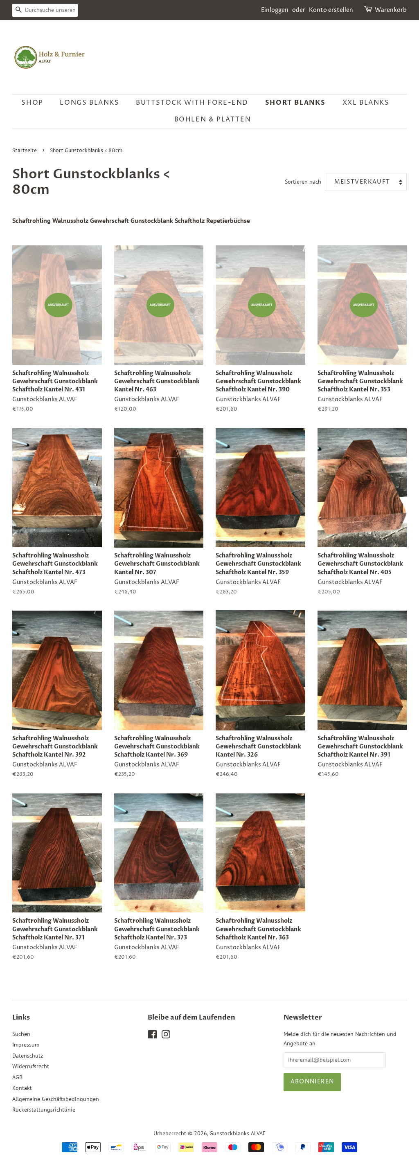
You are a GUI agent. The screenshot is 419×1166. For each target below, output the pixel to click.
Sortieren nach (303, 181)
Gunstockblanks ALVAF (238, 1133)
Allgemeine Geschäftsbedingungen (55, 1099)
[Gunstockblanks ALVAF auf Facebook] (152, 1036)
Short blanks (295, 102)
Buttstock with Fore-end (192, 102)
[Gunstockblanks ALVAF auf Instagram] (165, 1036)
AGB (17, 1077)
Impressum (25, 1044)
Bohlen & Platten (212, 119)
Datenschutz (27, 1055)
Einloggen (274, 10)
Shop (32, 102)
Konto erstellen (331, 10)
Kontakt (22, 1088)
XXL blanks (366, 102)
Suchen (21, 1034)
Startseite (24, 150)
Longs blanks (89, 102)
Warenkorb (391, 10)
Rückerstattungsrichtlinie (43, 1109)
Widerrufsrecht (30, 1066)
